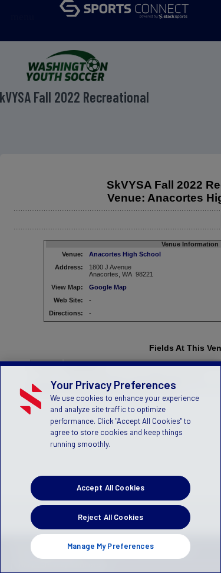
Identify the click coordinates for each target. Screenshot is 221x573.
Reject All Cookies (110, 517)
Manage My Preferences (110, 546)
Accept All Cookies (110, 487)
